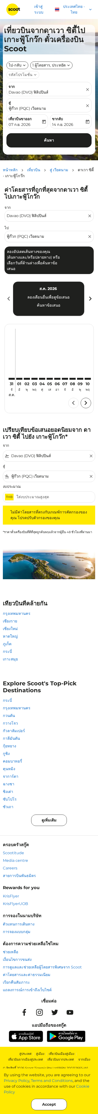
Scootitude (13, 853)
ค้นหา (49, 140)
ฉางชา (8, 784)
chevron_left (8, 298)
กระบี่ (7, 651)
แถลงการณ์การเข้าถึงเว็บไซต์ (27, 990)
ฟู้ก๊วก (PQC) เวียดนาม (27, 108)
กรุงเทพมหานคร (16, 613)
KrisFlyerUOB (15, 903)
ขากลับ (57, 119)
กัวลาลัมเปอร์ (14, 731)
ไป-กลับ (15, 65)
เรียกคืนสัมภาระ (16, 982)
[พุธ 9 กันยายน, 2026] (80, 379)
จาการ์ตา (10, 776)
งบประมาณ (12, 486)
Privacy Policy (16, 1080)
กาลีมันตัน (11, 738)
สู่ (10, 102)
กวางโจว (10, 723)
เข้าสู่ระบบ (38, 9)
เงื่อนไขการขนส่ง (17, 959)
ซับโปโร (10, 799)
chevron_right (90, 298)
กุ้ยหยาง (9, 746)
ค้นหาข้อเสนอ (48, 305)
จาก (12, 86)
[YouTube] (70, 1012)
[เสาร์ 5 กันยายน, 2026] (50, 379)
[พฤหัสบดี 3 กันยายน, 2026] (34, 379)
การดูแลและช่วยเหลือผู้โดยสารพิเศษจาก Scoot (42, 967)
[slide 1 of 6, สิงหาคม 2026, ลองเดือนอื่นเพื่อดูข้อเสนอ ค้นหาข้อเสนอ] (48, 299)
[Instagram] (39, 1012)
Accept (49, 1104)
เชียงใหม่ (10, 628)
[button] (51, 65)
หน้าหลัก (10, 170)
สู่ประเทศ (25, 1054)
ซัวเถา (8, 807)
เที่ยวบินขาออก (20, 119)
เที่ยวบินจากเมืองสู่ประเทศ (25, 1059)
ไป (7, 228)
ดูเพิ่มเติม (49, 820)
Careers (10, 868)
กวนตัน (9, 715)
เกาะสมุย (10, 659)
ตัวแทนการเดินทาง (18, 924)
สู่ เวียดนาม (59, 170)
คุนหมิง (9, 769)
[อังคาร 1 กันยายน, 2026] (19, 379)
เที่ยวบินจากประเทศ (60, 1059)
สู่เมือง (40, 1054)
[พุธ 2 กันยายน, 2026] (27, 379)
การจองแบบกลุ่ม (16, 931)
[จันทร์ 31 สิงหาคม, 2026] (12, 379)
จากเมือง (84, 1059)
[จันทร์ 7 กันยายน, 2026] (65, 379)
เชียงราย (10, 621)
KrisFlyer (11, 896)
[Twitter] (54, 1012)
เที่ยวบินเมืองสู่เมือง (61, 1054)
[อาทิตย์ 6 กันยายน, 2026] (57, 379)
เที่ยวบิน (33, 170)
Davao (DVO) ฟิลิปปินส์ (28, 92)
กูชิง (6, 753)
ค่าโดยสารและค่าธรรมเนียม (26, 974)
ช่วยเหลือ (10, 952)
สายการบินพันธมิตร (19, 875)
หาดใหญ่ (10, 636)
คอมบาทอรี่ (12, 761)
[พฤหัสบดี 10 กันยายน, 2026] (88, 379)
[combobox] (47, 216)
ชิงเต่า (8, 791)
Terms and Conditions (52, 1080)
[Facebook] (24, 1012)
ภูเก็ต (7, 644)
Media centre (15, 860)
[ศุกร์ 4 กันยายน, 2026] (42, 379)
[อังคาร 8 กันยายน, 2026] (72, 379)
